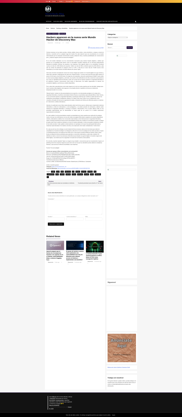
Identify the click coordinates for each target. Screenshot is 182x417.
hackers (84, 171)
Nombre (50, 216)
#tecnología (52, 400)
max (57, 174)
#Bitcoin (54, 396)
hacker (77, 171)
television (97, 174)
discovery (67, 171)
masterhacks (50, 174)
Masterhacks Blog (54, 14)
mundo (62, 174)
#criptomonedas (60, 400)
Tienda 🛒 (61, 1)
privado (86, 174)
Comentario (51, 199)
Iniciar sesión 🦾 (86, 1)
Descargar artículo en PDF (97, 47)
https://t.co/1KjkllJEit (54, 405)
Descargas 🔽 (69, 1)
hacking (90, 171)
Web (86, 216)
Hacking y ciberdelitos (52, 33)
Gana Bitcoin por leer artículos (107, 21)
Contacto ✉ (77, 1)
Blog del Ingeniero (71, 21)
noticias (68, 174)
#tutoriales (52, 398)
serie (92, 174)
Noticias (48, 21)
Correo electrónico (72, 216)
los (95, 171)
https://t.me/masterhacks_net (59, 166)
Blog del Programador (86, 21)
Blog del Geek (58, 21)
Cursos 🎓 (54, 1)
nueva (74, 174)
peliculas (80, 174)
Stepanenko (50, 42)
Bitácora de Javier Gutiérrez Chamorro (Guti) (119, 367)
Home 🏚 (48, 1)
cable (53, 171)
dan (62, 171)
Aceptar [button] (113, 415)
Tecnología (62, 33)
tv (47, 177)
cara (58, 171)
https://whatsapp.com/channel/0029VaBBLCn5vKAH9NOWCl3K (73, 168)
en (73, 171)
